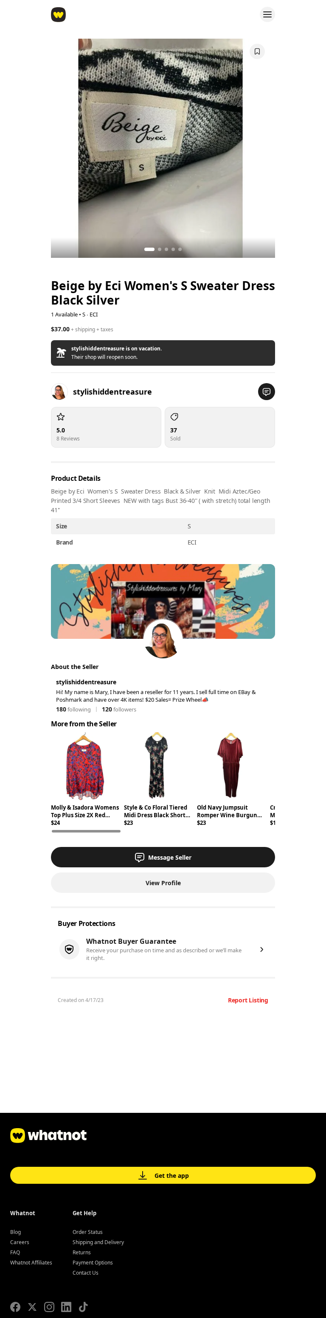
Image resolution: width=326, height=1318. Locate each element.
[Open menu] (267, 14)
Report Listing (248, 1000)
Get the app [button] (172, 1175)
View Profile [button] (163, 883)
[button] (163, 353)
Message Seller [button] (169, 857)
